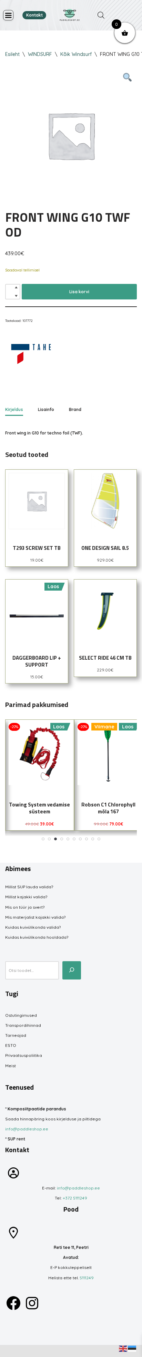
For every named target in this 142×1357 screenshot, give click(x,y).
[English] (123, 1348)
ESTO (10, 1045)
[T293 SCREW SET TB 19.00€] (37, 501)
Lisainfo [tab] (46, 409)
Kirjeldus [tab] (14, 409)
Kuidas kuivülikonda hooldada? (36, 937)
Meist (10, 1065)
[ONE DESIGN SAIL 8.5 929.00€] (105, 501)
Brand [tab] (75, 409)
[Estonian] (132, 1348)
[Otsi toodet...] (71, 970)
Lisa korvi (79, 291)
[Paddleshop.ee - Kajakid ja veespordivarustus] (69, 15)
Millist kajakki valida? (26, 896)
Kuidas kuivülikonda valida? (33, 927)
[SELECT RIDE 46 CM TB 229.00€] (105, 611)
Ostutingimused (21, 1015)
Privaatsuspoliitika (23, 1055)
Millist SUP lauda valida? (29, 886)
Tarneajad (15, 1035)
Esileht (12, 54)
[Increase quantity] (16, 287)
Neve (10, 1351)
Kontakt (34, 15)
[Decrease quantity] (16, 296)
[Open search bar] (101, 15)
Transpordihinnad (23, 1025)
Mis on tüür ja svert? (24, 907)
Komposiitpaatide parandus (37, 1108)
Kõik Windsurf (76, 54)
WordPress (55, 1351)
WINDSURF (40, 54)
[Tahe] (31, 355)
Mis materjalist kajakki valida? (35, 917)
